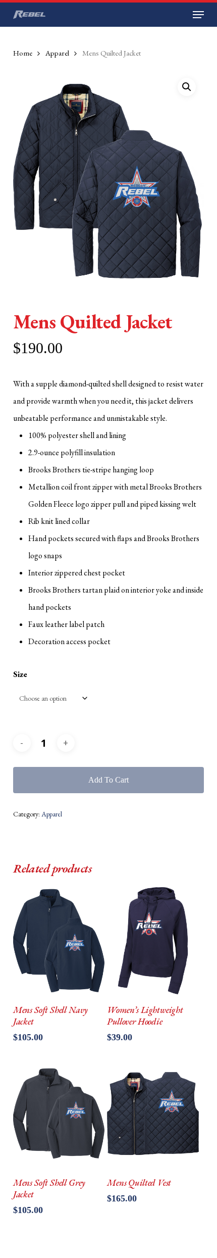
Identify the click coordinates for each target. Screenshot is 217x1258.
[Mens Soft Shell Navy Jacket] (59, 940)
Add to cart (108, 780)
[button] (198, 15)
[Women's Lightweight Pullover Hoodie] (153, 940)
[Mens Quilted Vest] (153, 1113)
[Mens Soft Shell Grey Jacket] (59, 1113)
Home (22, 53)
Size (20, 674)
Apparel (57, 53)
